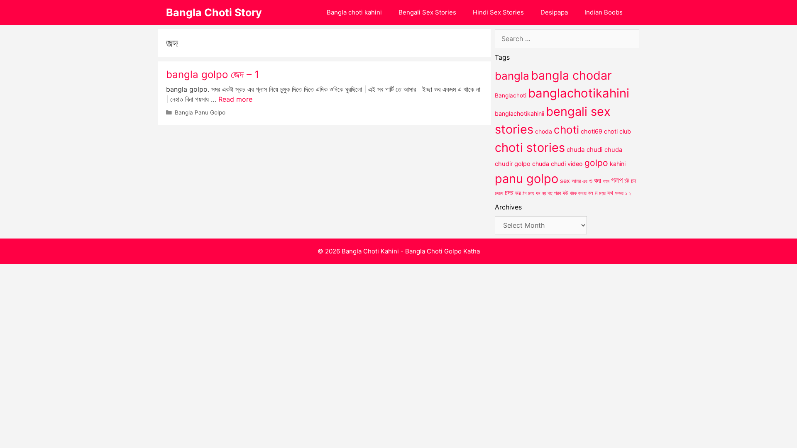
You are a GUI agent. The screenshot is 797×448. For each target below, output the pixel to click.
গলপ (617, 180)
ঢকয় (531, 193)
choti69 (591, 131)
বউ (565, 193)
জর (518, 193)
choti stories (530, 147)
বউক (573, 193)
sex (565, 180)
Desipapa (554, 12)
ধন (538, 193)
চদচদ (499, 193)
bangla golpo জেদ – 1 (212, 74)
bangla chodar (571, 75)
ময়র (602, 193)
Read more (235, 99)
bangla (512, 75)
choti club (617, 131)
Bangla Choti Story (214, 12)
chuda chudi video (557, 163)
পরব (557, 193)
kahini (618, 163)
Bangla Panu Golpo (200, 112)
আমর (576, 181)
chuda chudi (585, 149)
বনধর (582, 193)
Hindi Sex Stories (498, 12)
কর (597, 180)
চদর (509, 192)
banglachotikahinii (519, 113)
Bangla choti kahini (354, 12)
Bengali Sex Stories (427, 12)
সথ (610, 192)
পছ (550, 193)
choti (566, 129)
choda (543, 131)
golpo (596, 163)
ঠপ (524, 193)
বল (590, 193)
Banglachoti (510, 95)
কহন (606, 181)
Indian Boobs (603, 12)
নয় (544, 193)
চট (626, 181)
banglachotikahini (578, 93)
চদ (633, 181)
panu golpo (526, 178)
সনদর (619, 193)
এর (584, 181)
